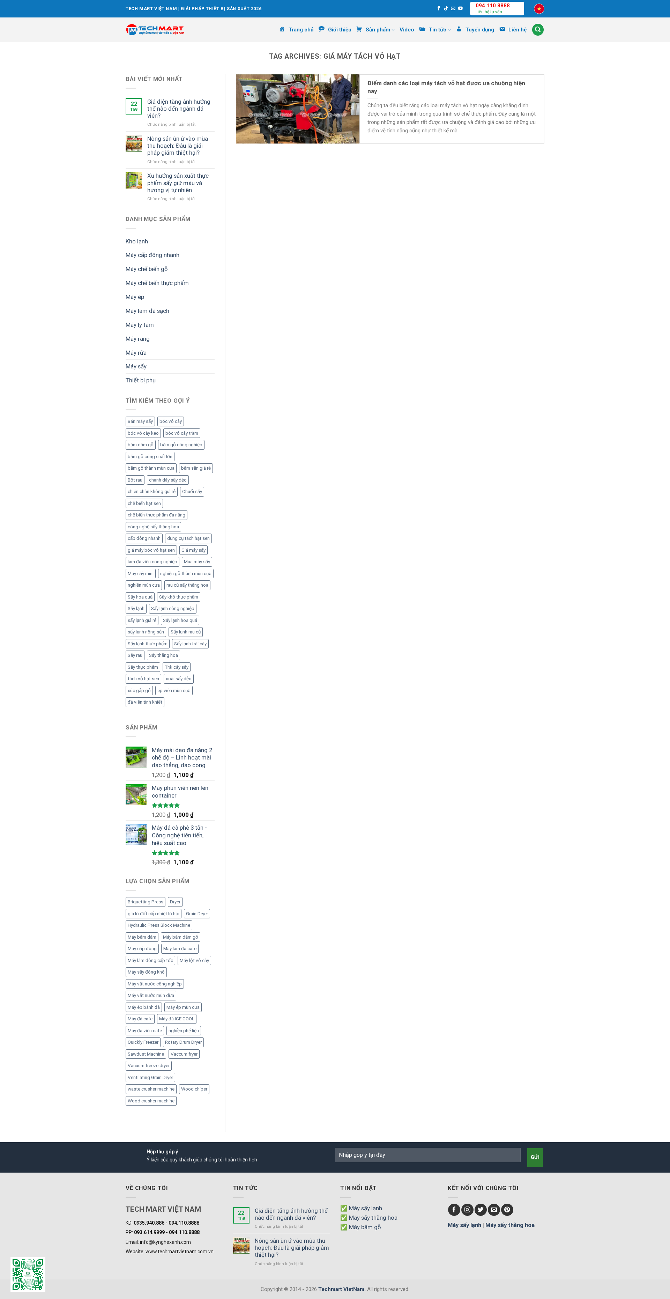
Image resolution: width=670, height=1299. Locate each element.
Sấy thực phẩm (143, 667)
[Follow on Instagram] (467, 1210)
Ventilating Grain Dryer (150, 1077)
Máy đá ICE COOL (176, 1018)
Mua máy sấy (197, 561)
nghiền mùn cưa (144, 585)
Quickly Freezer (143, 1042)
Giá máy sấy (193, 550)
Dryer (175, 901)
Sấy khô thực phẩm (178, 597)
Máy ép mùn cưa (183, 1007)
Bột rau (135, 480)
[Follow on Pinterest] (507, 1210)
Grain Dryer (197, 913)
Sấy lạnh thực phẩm (148, 643)
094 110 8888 (493, 5)
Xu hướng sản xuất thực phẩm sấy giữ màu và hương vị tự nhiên (178, 182)
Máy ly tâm (140, 324)
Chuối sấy (192, 491)
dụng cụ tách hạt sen (188, 538)
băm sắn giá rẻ (196, 468)
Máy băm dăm (142, 937)
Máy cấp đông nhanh (152, 254)
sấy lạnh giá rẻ (142, 620)
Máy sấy (136, 366)
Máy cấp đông (142, 948)
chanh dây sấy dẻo (168, 480)
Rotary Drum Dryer (183, 1042)
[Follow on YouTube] (460, 8)
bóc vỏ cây (170, 421)
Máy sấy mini (141, 573)
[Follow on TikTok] (446, 8)
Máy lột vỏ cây (194, 960)
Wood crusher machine (151, 1100)
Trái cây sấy (176, 667)
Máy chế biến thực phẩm (157, 282)
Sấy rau (135, 655)
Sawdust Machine (146, 1054)
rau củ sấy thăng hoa (187, 585)
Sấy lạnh (136, 608)
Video (407, 30)
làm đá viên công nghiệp (152, 561)
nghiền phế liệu (184, 1030)
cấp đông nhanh (144, 538)
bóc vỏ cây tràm (181, 433)
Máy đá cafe (140, 1018)
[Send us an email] (453, 8)
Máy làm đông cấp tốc (150, 960)
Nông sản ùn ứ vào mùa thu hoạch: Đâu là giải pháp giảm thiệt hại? (177, 145)
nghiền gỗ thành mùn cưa (185, 573)
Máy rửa (136, 352)
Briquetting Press (145, 901)
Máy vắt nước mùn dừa (151, 995)
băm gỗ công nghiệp (181, 444)
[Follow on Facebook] (439, 8)
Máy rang (138, 338)
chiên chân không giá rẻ (152, 491)
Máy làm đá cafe (179, 948)
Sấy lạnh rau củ (186, 631)
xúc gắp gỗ (139, 690)
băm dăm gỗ (141, 444)
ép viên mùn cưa (174, 690)
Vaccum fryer (184, 1054)
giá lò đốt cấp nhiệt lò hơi (153, 913)
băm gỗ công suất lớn (150, 456)
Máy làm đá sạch (147, 310)
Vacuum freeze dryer (149, 1065)
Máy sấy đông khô (146, 972)
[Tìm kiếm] (538, 30)
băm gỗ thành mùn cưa (151, 468)
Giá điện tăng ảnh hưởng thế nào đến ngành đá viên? (178, 108)
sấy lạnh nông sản (146, 631)
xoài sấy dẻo (179, 678)
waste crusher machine (151, 1089)
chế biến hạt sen (144, 503)
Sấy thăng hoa (163, 655)
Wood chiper (194, 1089)
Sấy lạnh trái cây (190, 643)
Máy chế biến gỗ (147, 268)
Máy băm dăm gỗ (180, 937)
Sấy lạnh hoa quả (180, 620)
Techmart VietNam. (342, 1289)
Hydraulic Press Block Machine (159, 925)
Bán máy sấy (140, 421)
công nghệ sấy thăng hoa (153, 526)
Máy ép (135, 296)
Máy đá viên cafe (145, 1030)
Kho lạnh (137, 241)
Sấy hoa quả (140, 597)
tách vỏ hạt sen (143, 678)
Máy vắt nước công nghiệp (155, 983)
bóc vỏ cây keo (143, 433)
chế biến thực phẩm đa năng (156, 515)
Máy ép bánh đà (144, 1007)
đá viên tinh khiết (145, 702)
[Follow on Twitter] (481, 1210)
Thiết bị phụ (141, 380)
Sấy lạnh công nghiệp (172, 608)
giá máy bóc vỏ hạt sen (151, 550)
